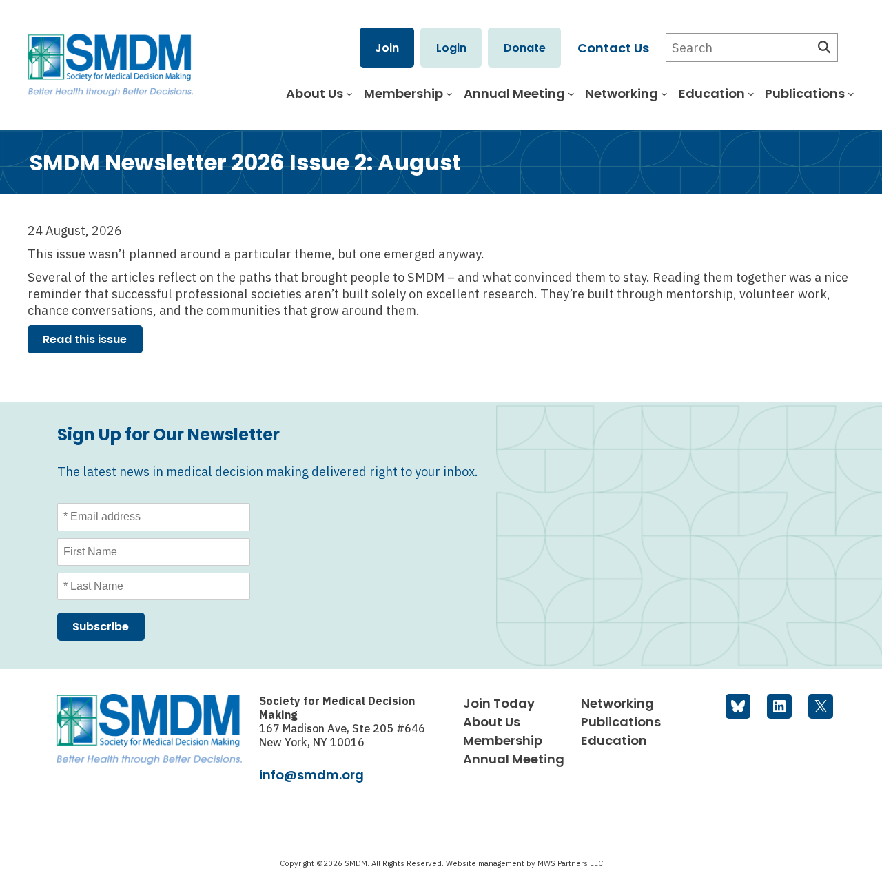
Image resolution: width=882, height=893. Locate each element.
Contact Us (613, 48)
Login (451, 48)
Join (387, 48)
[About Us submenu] (349, 93)
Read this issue (85, 339)
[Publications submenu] (851, 93)
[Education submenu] (751, 93)
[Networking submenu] (664, 93)
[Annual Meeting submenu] (571, 93)
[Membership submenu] (449, 93)
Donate (525, 48)
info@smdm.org (311, 774)
